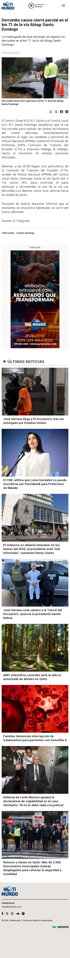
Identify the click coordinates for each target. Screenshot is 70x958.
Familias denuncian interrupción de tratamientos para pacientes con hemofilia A (35, 738)
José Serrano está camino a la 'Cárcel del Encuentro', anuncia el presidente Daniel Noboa (32, 614)
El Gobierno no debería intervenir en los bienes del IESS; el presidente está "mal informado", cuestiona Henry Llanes (31, 549)
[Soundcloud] (18, 913)
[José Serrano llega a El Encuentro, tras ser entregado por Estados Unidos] (35, 391)
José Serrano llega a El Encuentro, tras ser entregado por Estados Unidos (33, 421)
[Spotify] (23, 913)
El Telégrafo (21, 221)
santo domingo (26, 233)
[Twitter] (56, 112)
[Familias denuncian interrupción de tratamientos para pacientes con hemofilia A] (35, 709)
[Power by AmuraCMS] (60, 927)
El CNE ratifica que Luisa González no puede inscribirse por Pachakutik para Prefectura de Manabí (35, 484)
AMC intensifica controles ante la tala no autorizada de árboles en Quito (32, 677)
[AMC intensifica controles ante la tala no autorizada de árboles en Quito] (35, 648)
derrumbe (8, 233)
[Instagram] (12, 913)
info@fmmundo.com (11, 907)
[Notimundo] (8, 6)
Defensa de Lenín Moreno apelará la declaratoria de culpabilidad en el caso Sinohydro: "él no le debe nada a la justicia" (33, 801)
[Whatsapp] (50, 112)
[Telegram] (66, 112)
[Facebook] (61, 112)
